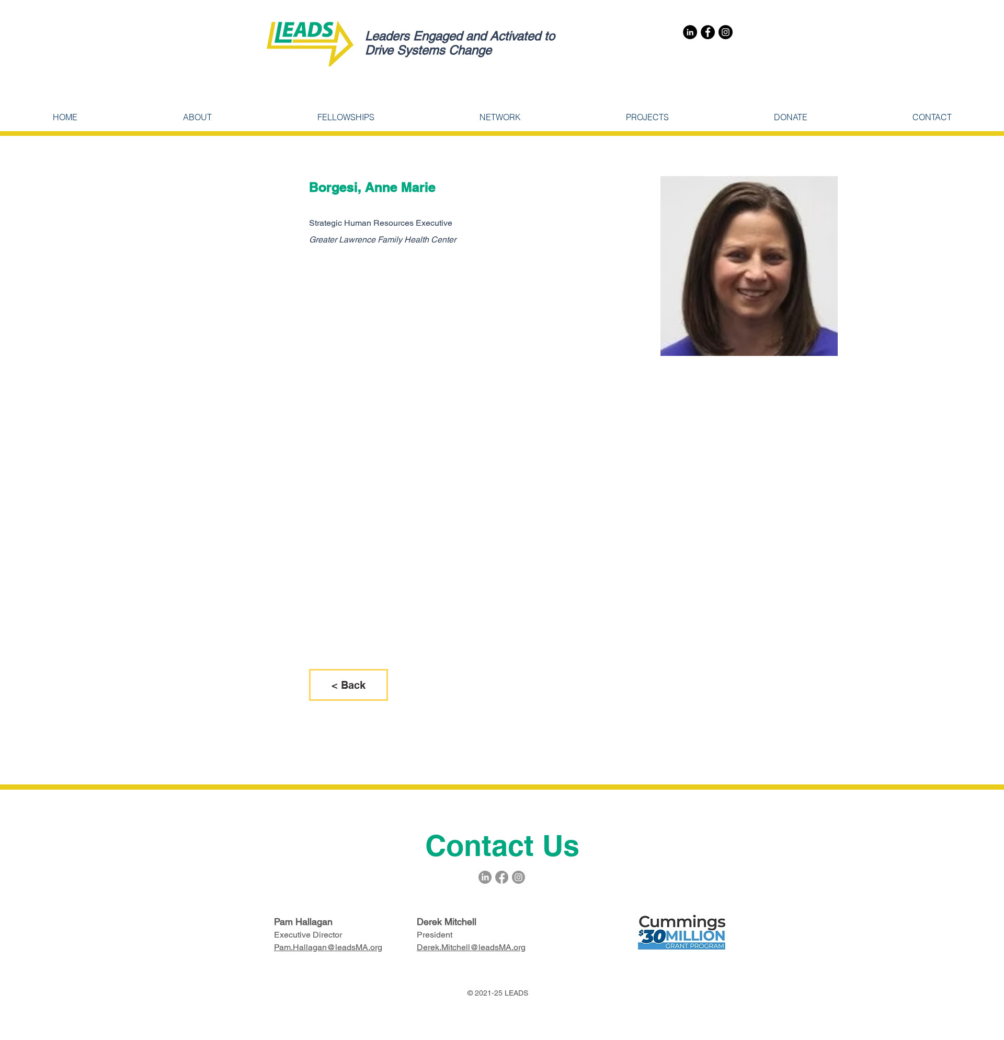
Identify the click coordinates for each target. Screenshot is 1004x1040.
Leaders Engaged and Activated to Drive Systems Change (460, 43)
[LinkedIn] (690, 32)
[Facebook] (708, 32)
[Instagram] (725, 32)
